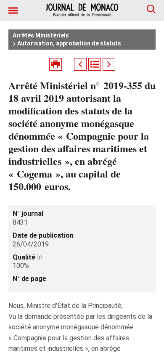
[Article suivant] (109, 64)
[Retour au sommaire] (94, 64)
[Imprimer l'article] (55, 64)
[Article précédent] (80, 64)
